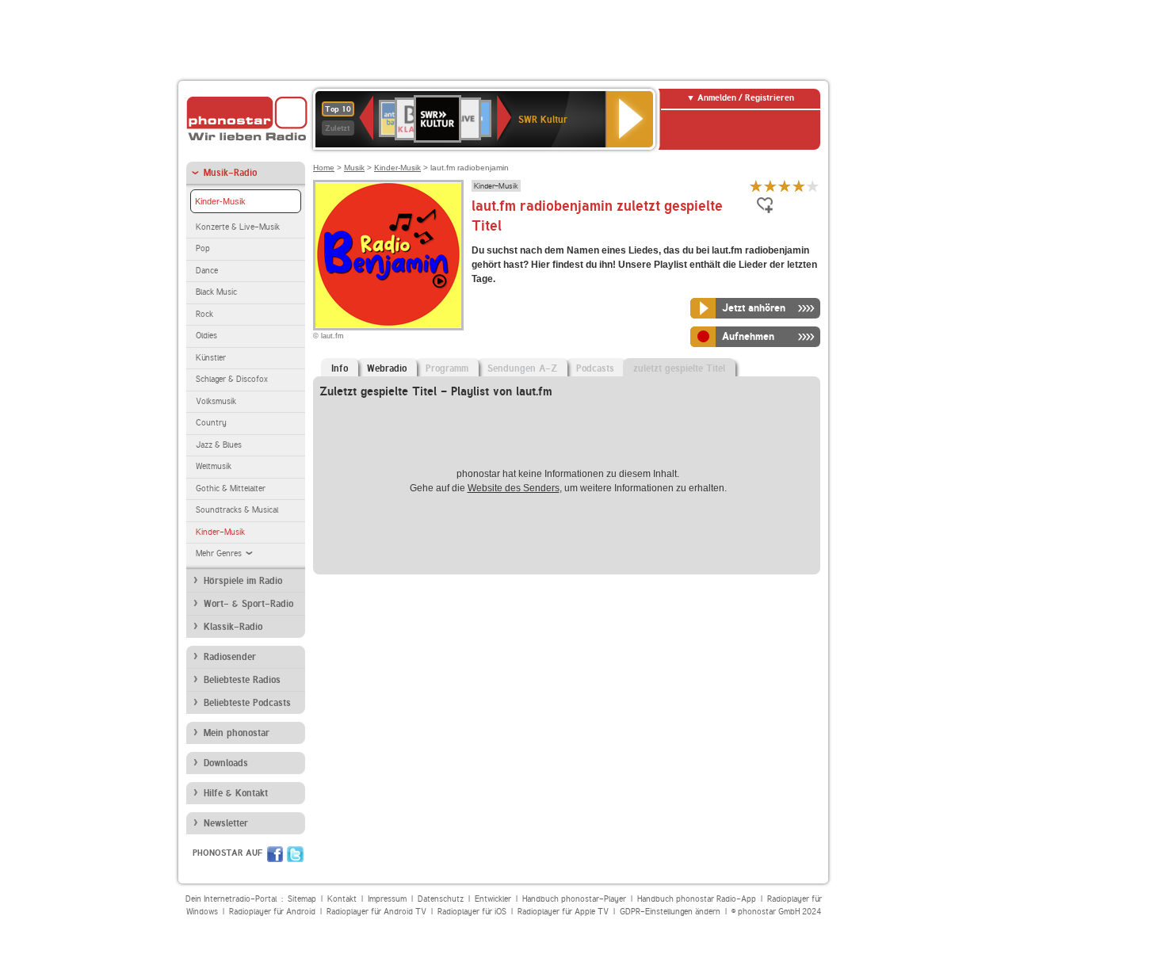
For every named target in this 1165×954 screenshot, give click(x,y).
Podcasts (595, 368)
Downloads (226, 763)
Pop (203, 248)
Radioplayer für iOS (471, 911)
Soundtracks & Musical (237, 510)
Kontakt (342, 899)
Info (339, 368)
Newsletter (226, 823)
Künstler (211, 358)
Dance (207, 270)
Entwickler (493, 899)
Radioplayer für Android (272, 911)
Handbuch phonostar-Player (574, 899)
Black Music (216, 292)
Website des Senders (514, 488)
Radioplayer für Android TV (376, 911)
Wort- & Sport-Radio (248, 603)
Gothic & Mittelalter (230, 488)
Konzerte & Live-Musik (238, 227)
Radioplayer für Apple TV (563, 911)
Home (323, 167)
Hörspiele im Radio (243, 580)
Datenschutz (441, 899)
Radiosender (230, 656)
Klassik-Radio (233, 626)
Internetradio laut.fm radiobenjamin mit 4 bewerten (799, 186)
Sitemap (302, 899)
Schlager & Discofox (232, 379)
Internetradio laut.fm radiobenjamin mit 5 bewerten (813, 186)
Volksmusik (216, 401)
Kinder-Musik (220, 201)
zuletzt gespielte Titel (679, 368)
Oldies (206, 335)
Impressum (387, 899)
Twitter (295, 854)
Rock (204, 314)
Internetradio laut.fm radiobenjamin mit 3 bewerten (784, 186)
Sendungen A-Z (522, 368)
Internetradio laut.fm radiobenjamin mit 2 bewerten (770, 186)
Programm (447, 368)
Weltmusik (213, 466)
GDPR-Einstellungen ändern (670, 911)
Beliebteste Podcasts (247, 702)
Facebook (275, 854)
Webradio (387, 368)
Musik (354, 167)
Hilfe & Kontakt (236, 793)
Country (211, 423)
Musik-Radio (230, 172)
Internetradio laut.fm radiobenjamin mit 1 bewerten (756, 186)
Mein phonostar (236, 732)
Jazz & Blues (219, 445)
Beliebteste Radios (242, 679)
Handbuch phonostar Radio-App (696, 899)
